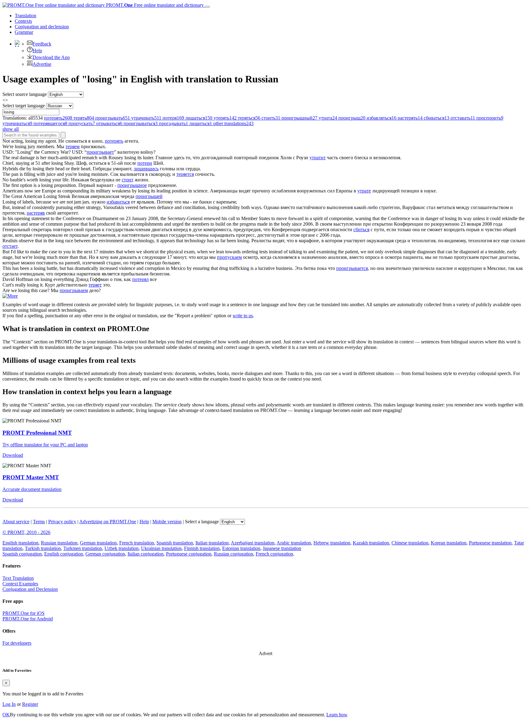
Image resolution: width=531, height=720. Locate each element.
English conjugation (63, 553)
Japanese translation (282, 548)
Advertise (42, 64)
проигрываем (74, 290)
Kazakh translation (371, 542)
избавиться (118, 201)
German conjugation (105, 553)
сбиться (361, 229)
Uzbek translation (121, 548)
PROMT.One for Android (27, 618)
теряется (185, 174)
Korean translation (448, 542)
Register (30, 704)
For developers (16, 643)
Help (37, 50)
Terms (39, 521)
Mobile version (167, 521)
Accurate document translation (31, 489)
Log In (9, 704)
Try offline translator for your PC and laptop (45, 444)
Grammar (24, 32)
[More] (10, 296)
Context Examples (20, 583)
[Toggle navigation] (207, 7)
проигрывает (100, 152)
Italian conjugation (145, 553)
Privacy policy (62, 521)
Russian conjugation (233, 553)
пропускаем (229, 257)
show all (10, 129)
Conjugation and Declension (30, 589)
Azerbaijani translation (252, 542)
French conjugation (274, 553)
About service (16, 521)
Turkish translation (43, 548)
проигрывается (352, 268)
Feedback (42, 43)
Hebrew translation (331, 542)
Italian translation (212, 542)
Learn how (337, 714)
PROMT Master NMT (30, 477)
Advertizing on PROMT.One (107, 521)
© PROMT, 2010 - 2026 (26, 532)
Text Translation (18, 578)
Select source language (24, 94)
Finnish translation (202, 548)
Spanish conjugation (22, 553)
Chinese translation (409, 542)
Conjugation (42, 26)
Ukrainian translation (161, 548)
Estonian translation (241, 548)
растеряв (36, 213)
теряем (72, 146)
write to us (243, 315)
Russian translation (59, 542)
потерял (140, 279)
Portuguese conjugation (188, 553)
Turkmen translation (82, 548)
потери (144, 163)
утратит (317, 157)
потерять (114, 141)
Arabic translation (294, 542)
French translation (136, 542)
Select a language (202, 521)
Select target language (23, 105)
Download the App (51, 57)
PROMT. (154, 5)
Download (12, 455)
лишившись (146, 168)
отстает (10, 246)
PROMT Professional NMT (37, 432)
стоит (127, 179)
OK (6, 714)
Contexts (23, 21)
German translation (98, 542)
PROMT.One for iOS (23, 613)
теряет (95, 284)
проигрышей (149, 196)
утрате (364, 190)
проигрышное (132, 185)
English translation (20, 542)
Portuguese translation (490, 542)
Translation (25, 15)
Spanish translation (174, 542)
